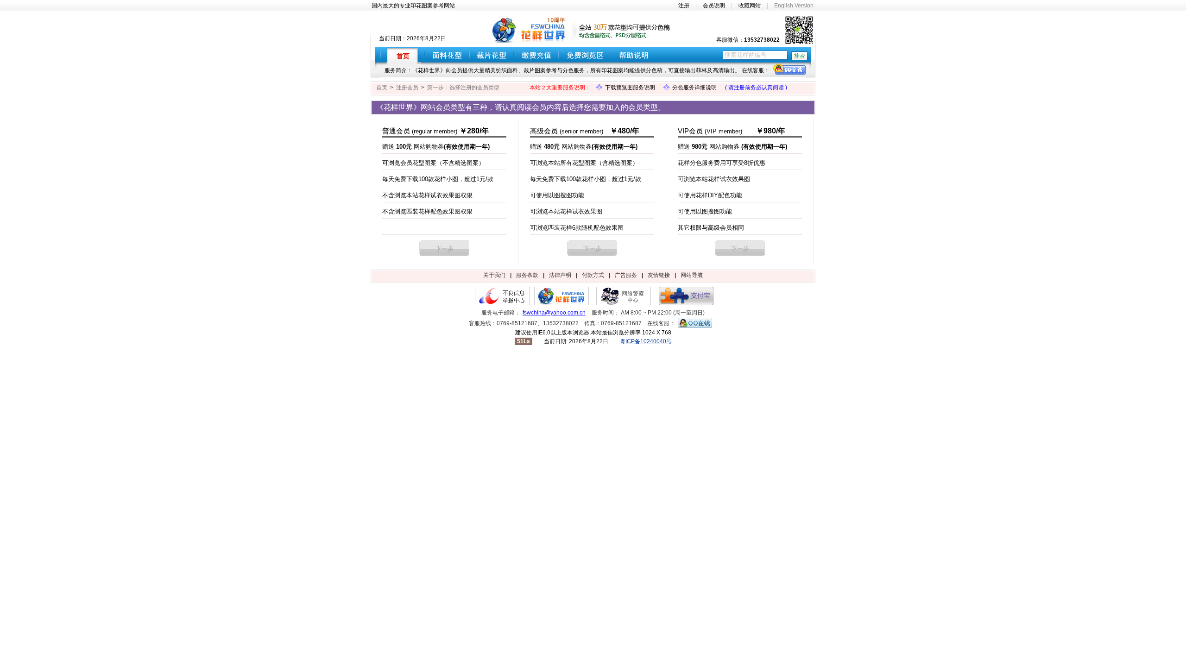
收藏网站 (749, 5)
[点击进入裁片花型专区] (491, 54)
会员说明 (714, 5)
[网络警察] (623, 303)
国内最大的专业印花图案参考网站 (413, 5)
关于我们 (494, 275)
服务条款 (527, 275)
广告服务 (626, 275)
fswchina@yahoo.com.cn (554, 312)
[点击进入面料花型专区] (447, 54)
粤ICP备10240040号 (646, 341)
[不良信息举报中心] (502, 303)
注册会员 (407, 87)
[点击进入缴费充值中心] (536, 54)
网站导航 (692, 275)
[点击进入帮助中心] (637, 54)
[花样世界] (561, 303)
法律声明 (560, 275)
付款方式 (593, 275)
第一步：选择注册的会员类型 (463, 87)
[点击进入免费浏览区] (584, 54)
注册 (683, 5)
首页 (381, 87)
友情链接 (659, 275)
